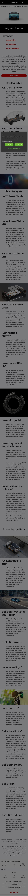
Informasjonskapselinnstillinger (14, 148)
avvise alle (9, 144)
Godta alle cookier (18, 144)
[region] (14, 142)
